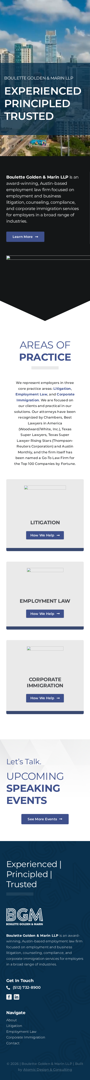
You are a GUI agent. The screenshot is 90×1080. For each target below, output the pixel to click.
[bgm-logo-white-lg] (24, 910)
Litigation (62, 389)
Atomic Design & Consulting (47, 1070)
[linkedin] (16, 997)
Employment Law (31, 394)
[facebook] (9, 997)
